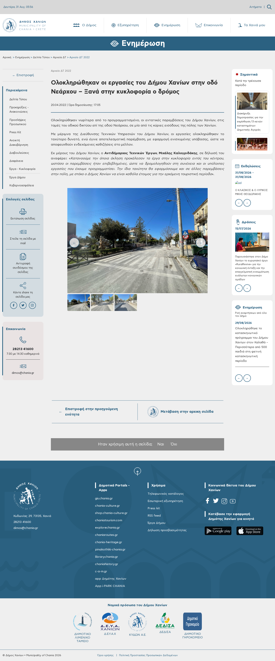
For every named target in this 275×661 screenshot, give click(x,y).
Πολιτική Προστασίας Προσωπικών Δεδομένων (148, 655)
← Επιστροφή (23, 75)
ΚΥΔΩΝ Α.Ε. (137, 634)
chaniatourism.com (108, 520)
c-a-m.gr (101, 571)
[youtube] (233, 502)
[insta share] (32, 305)
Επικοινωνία (213, 25)
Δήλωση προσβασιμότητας (167, 530)
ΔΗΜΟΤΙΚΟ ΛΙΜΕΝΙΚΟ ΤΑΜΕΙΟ (82, 638)
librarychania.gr (106, 556)
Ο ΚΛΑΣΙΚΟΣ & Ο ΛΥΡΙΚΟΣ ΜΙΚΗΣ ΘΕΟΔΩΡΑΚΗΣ (251, 192)
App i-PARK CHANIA (110, 585)
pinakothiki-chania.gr (110, 549)
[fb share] (13, 305)
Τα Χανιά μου (254, 25)
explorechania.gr (107, 527)
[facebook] (207, 502)
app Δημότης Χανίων (110, 578)
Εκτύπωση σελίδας (22, 218)
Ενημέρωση (170, 25)
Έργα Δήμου (156, 522)
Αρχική (7, 57)
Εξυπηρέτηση (128, 25)
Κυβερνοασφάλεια (21, 185)
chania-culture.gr (107, 505)
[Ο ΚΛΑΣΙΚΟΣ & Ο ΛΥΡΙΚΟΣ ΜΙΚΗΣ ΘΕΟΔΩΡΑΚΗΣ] (252, 183)
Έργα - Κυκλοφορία (22, 169)
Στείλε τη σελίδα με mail (23, 241)
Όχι (174, 444)
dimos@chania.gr (23, 373)
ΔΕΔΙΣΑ (165, 632)
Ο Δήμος (89, 25)
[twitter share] (23, 305)
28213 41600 (23, 349)
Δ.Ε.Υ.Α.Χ (110, 633)
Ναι (160, 444)
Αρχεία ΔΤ (59, 57)
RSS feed (154, 515)
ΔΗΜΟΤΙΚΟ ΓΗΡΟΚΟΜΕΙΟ (192, 635)
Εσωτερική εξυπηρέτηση (165, 501)
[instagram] (224, 502)
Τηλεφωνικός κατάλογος (166, 493)
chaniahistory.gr (106, 564)
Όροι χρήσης (105, 655)
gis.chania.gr (104, 498)
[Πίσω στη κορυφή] (137, 471)
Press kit (154, 508)
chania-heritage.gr (108, 542)
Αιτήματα (255, 7)
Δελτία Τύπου (41, 57)
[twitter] (216, 502)
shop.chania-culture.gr (111, 513)
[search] (269, 7)
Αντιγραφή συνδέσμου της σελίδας (23, 268)
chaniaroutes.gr (106, 534)
